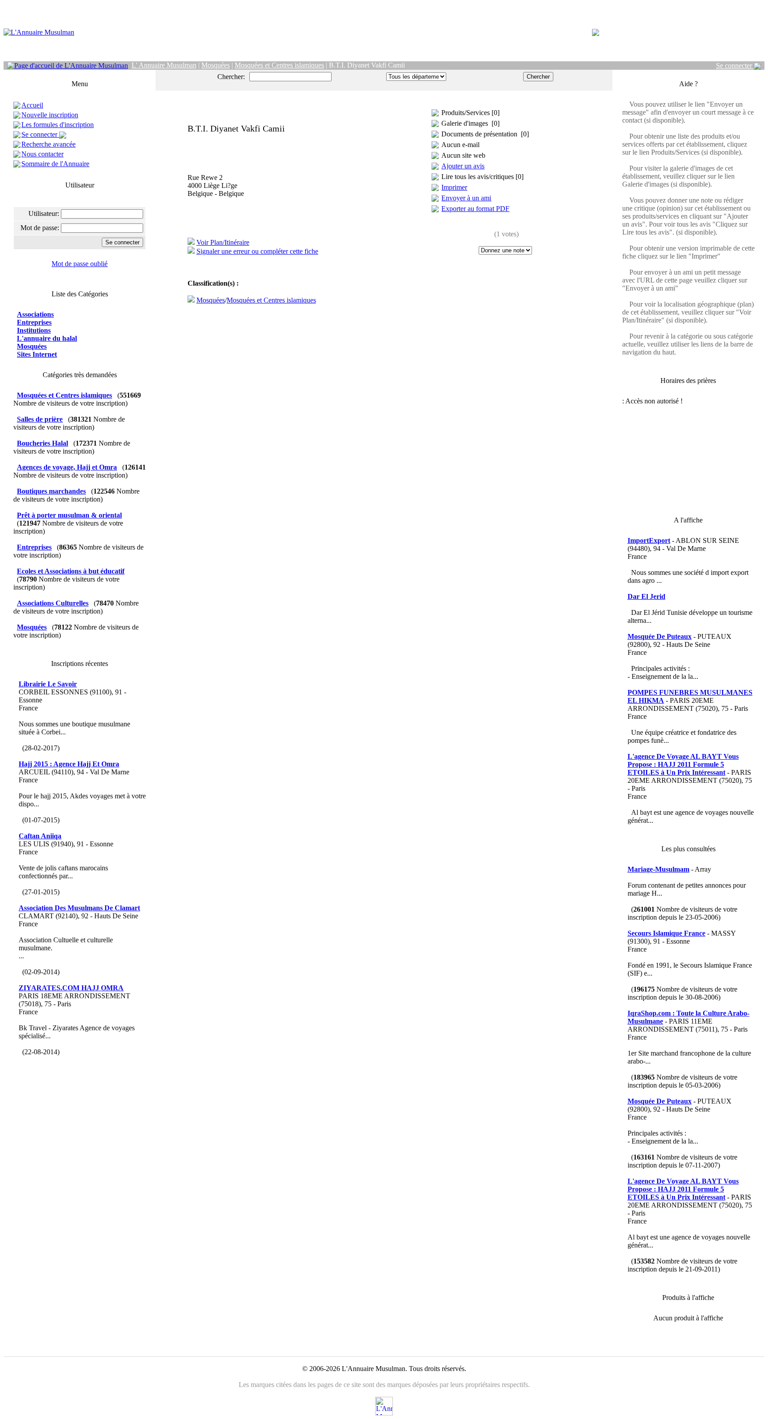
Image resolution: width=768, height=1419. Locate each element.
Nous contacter (42, 154)
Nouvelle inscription (49, 115)
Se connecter (735, 65)
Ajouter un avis (462, 166)
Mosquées (210, 300)
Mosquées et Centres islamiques (271, 300)
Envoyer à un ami (466, 198)
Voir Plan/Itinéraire (222, 242)
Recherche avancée (48, 144)
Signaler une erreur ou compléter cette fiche (257, 251)
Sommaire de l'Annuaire (55, 163)
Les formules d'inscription (57, 124)
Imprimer (454, 187)
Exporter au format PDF (475, 208)
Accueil (32, 105)
